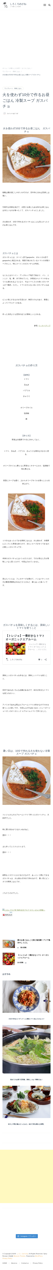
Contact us (25, 1263)
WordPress (39, 1256)
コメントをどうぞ (12, 113)
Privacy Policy (7, 1258)
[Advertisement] (26, 38)
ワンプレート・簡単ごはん (13, 88)
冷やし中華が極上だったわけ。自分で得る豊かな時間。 (26, 1124)
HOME (4, 1263)
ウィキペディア (44, 326)
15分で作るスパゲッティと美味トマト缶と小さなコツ (26, 1019)
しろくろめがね (18, 4)
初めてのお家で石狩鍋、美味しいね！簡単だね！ (26, 1079)
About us (14, 1263)
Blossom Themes (20, 1256)
